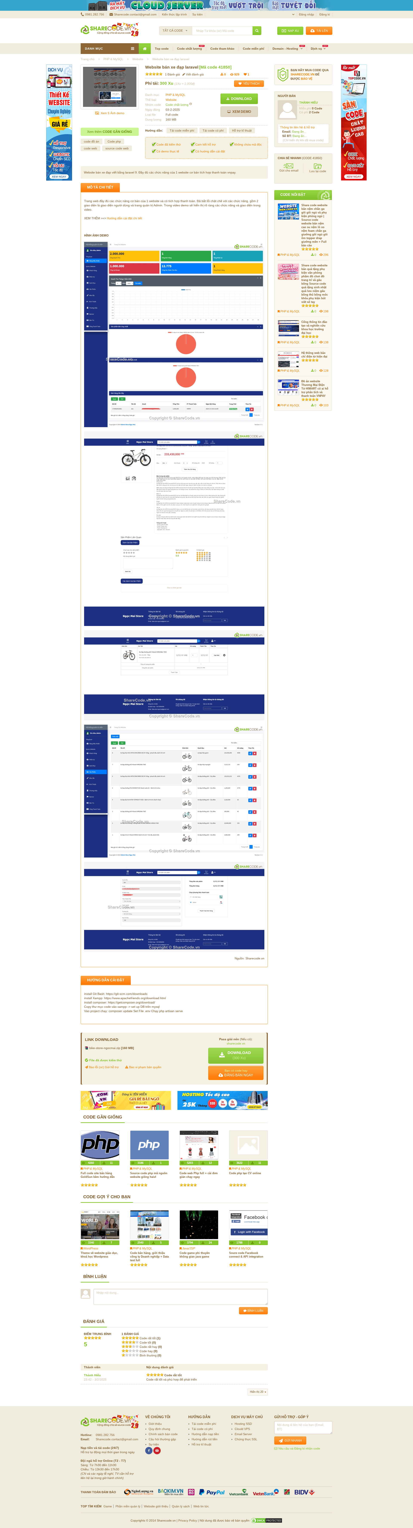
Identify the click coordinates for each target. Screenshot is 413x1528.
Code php (114, 141)
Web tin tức (201, 1506)
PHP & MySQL (175, 95)
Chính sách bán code (163, 1434)
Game (107, 1506)
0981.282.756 (94, 14)
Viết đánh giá (194, 74)
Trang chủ (87, 59)
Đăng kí (324, 14)
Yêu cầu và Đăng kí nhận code (298, 1448)
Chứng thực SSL (246, 1439)
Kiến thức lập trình (174, 14)
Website (171, 99)
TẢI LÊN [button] (321, 30)
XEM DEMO (241, 112)
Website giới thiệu (156, 1506)
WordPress (90, 1248)
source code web (117, 148)
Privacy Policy (187, 1520)
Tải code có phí (213, 130)
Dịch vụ (316, 48)
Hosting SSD (243, 1423)
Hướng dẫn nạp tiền (205, 1434)
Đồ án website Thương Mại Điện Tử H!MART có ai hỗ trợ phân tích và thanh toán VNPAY (314, 388)
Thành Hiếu (92, 1375)
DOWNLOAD (240, 99)
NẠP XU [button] (292, 30)
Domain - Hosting (286, 48)
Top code (162, 48)
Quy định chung (159, 1429)
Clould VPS (242, 1429)
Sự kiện (197, 14)
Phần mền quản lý (128, 1506)
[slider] (153, 74)
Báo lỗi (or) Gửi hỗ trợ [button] (103, 1067)
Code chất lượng (189, 48)
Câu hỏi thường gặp (162, 1439)
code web (90, 148)
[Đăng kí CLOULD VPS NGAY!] (206, 5)
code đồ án (91, 141)
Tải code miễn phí (182, 130)
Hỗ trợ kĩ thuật (242, 130)
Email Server (243, 1434)
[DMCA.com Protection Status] (266, 1520)
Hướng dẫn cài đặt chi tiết (124, 218)
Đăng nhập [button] (306, 14)
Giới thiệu (155, 1423)
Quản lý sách (181, 1506)
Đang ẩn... (299, 131)
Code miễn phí (253, 48)
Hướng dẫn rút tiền (204, 1439)
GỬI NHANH (292, 1440)
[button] (236, 1055)
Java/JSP (188, 1248)
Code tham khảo (222, 48)
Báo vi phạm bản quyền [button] (144, 1067)
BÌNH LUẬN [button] (255, 1310)
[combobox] (175, 29)
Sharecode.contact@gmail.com (135, 14)
